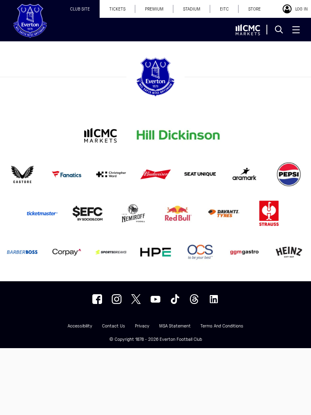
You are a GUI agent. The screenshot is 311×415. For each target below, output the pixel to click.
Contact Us (113, 326)
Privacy (142, 326)
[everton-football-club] (214, 299)
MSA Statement (175, 326)
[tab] (80, 9)
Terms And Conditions (221, 326)
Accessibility (80, 326)
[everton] (97, 299)
